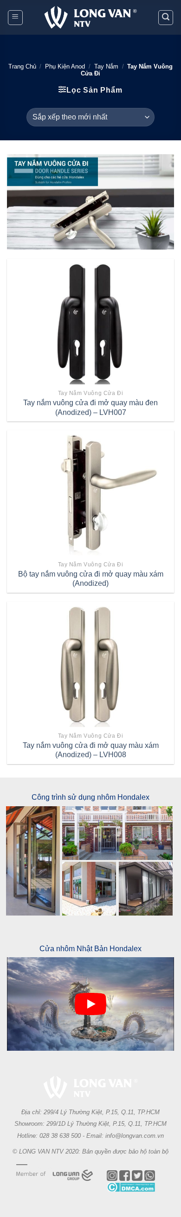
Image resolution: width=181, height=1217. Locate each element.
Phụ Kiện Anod (65, 66)
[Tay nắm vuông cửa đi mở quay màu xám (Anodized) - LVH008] (90, 664)
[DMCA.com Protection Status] (131, 1196)
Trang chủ (22, 66)
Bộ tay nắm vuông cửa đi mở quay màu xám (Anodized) (90, 579)
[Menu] (15, 17)
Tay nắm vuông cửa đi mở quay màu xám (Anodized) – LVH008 (91, 750)
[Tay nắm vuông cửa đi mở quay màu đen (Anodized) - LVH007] (90, 321)
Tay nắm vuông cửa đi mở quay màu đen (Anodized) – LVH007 (90, 407)
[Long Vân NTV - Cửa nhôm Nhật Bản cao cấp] (90, 17)
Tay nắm (106, 66)
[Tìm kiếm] (165, 17)
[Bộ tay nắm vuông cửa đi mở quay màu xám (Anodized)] (90, 492)
